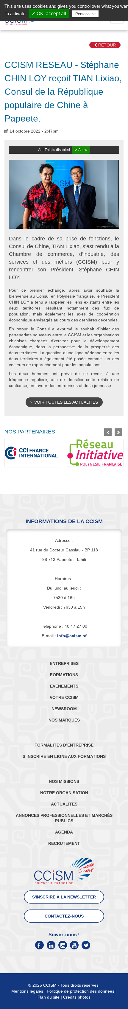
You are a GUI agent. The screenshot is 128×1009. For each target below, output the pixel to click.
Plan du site (49, 997)
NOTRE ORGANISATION (64, 792)
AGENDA (64, 832)
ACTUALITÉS (64, 804)
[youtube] (74, 945)
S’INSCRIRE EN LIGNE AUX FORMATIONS (64, 756)
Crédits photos (76, 997)
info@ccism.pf (72, 635)
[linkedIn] (51, 945)
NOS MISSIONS (64, 781)
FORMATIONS (64, 674)
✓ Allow (81, 150)
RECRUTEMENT (64, 843)
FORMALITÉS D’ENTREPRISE (64, 745)
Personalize (85, 14)
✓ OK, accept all (49, 13)
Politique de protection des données (80, 991)
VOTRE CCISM (64, 697)
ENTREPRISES (64, 663)
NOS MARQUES (64, 720)
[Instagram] (62, 945)
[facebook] (39, 945)
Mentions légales (27, 991)
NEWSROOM (64, 708)
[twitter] (86, 945)
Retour (106, 45)
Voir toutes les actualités (65, 402)
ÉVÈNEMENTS (64, 686)
